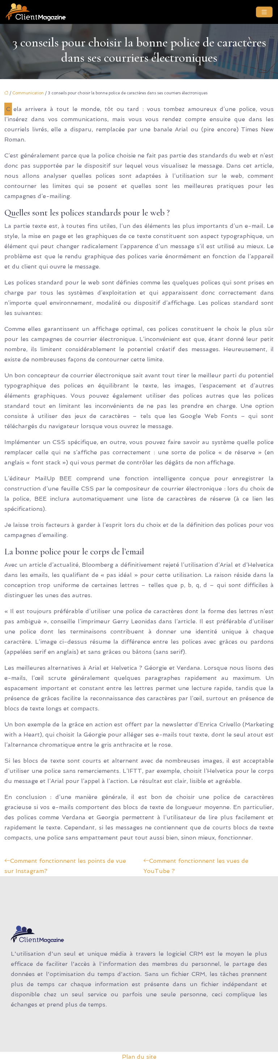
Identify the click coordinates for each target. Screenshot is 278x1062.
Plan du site (139, 1056)
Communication (28, 93)
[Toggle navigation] (264, 12)
